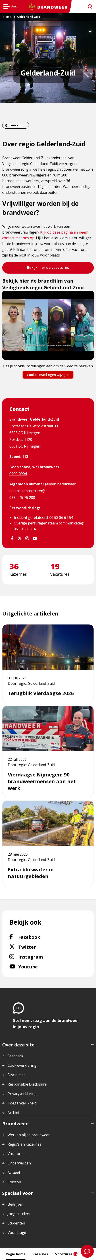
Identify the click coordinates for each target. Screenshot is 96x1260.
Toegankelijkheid (22, 1103)
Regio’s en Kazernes (24, 1144)
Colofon (14, 1182)
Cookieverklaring (22, 1065)
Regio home (15, 1254)
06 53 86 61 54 (61, 517)
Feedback (15, 1055)
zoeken (88, 6)
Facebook (40, 937)
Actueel (14, 1172)
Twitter (35, 947)
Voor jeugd (17, 1232)
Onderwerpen (19, 1163)
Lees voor (17, 125)
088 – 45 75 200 (22, 497)
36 (14, 566)
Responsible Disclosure (27, 1084)
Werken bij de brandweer (29, 1134)
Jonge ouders (19, 1213)
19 (55, 566)
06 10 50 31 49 (26, 528)
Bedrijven (15, 1204)
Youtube (37, 966)
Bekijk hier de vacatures (48, 269)
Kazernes (40, 1254)
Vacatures (66, 1254)
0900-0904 (18, 473)
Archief (13, 1112)
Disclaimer (16, 1074)
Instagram (42, 957)
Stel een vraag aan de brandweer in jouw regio (46, 1023)
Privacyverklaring (22, 1093)
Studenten (16, 1223)
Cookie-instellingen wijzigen (48, 374)
